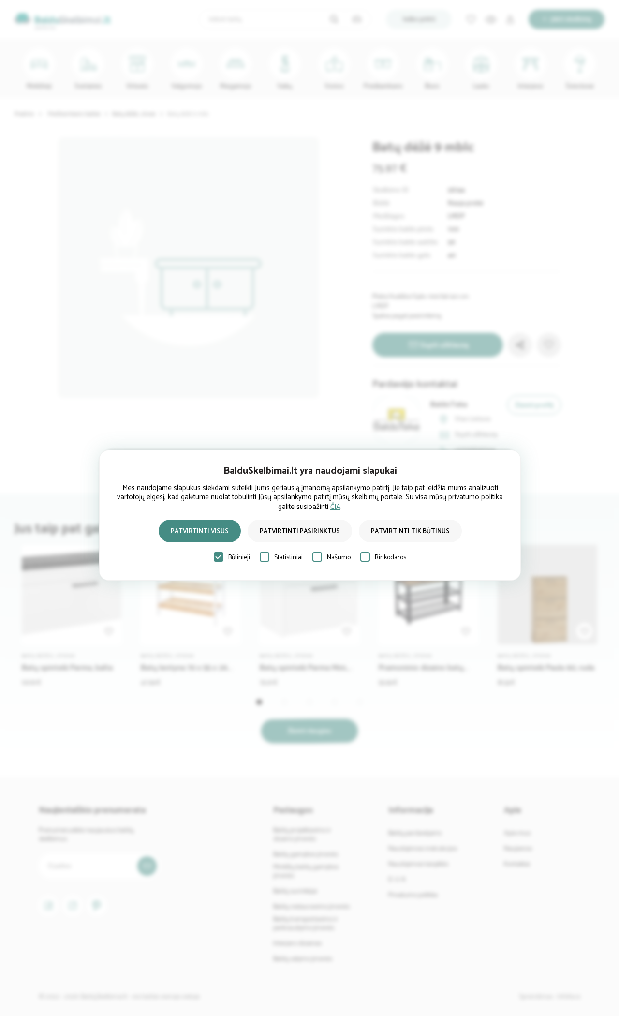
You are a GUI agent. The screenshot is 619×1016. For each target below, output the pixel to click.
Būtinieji (239, 557)
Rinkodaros (390, 557)
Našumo (339, 557)
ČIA (335, 507)
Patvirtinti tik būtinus (410, 531)
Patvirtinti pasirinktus (300, 531)
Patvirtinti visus (200, 531)
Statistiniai (288, 557)
